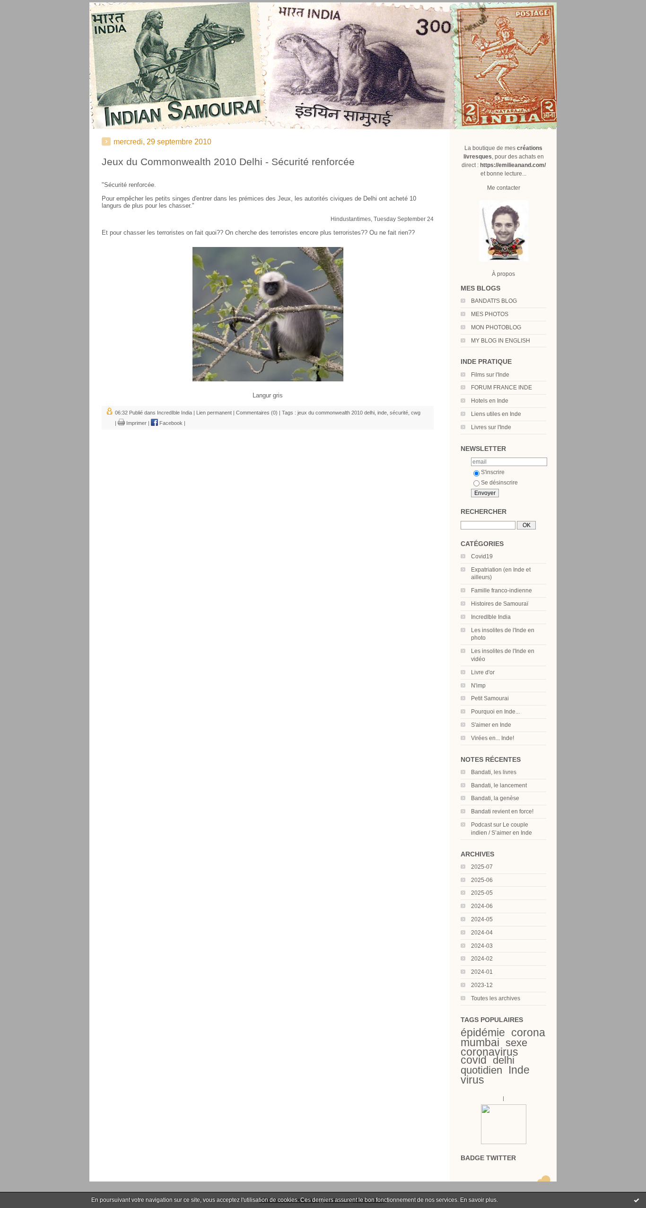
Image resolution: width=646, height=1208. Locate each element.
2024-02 (482, 958)
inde (382, 412)
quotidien (481, 1070)
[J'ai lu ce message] (636, 1200)
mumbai (480, 1042)
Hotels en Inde (489, 400)
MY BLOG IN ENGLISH (500, 340)
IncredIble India (491, 617)
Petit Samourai (490, 698)
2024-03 (482, 946)
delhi (504, 1060)
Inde (519, 1070)
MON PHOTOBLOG (496, 327)
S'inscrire (493, 472)
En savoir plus (478, 1200)
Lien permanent (214, 412)
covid (474, 1060)
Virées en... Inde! (492, 738)
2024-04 (482, 932)
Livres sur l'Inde (491, 427)
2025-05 (482, 893)
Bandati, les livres (493, 772)
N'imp (478, 685)
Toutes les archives (495, 998)
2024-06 (482, 906)
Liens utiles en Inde (496, 414)
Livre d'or (483, 672)
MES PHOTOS (489, 314)
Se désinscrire (499, 482)
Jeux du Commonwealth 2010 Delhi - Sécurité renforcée (228, 161)
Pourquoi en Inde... (495, 711)
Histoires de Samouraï (499, 603)
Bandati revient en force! (502, 811)
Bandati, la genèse (495, 798)
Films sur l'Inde (490, 374)
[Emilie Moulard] (504, 1142)
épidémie (483, 1032)
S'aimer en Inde (491, 725)
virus (472, 1080)
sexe (516, 1043)
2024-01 (482, 972)
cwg (415, 412)
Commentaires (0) (257, 412)
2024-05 (482, 919)
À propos (503, 274)
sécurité (399, 412)
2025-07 (482, 867)
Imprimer (136, 423)
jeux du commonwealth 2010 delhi (336, 412)
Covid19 (482, 556)
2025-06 (482, 880)
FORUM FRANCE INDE (501, 387)
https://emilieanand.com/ (513, 165)
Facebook (170, 423)
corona (528, 1032)
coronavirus (489, 1052)
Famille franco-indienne (501, 590)
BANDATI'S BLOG (494, 301)
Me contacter (503, 188)
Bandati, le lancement (499, 785)
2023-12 (482, 985)
